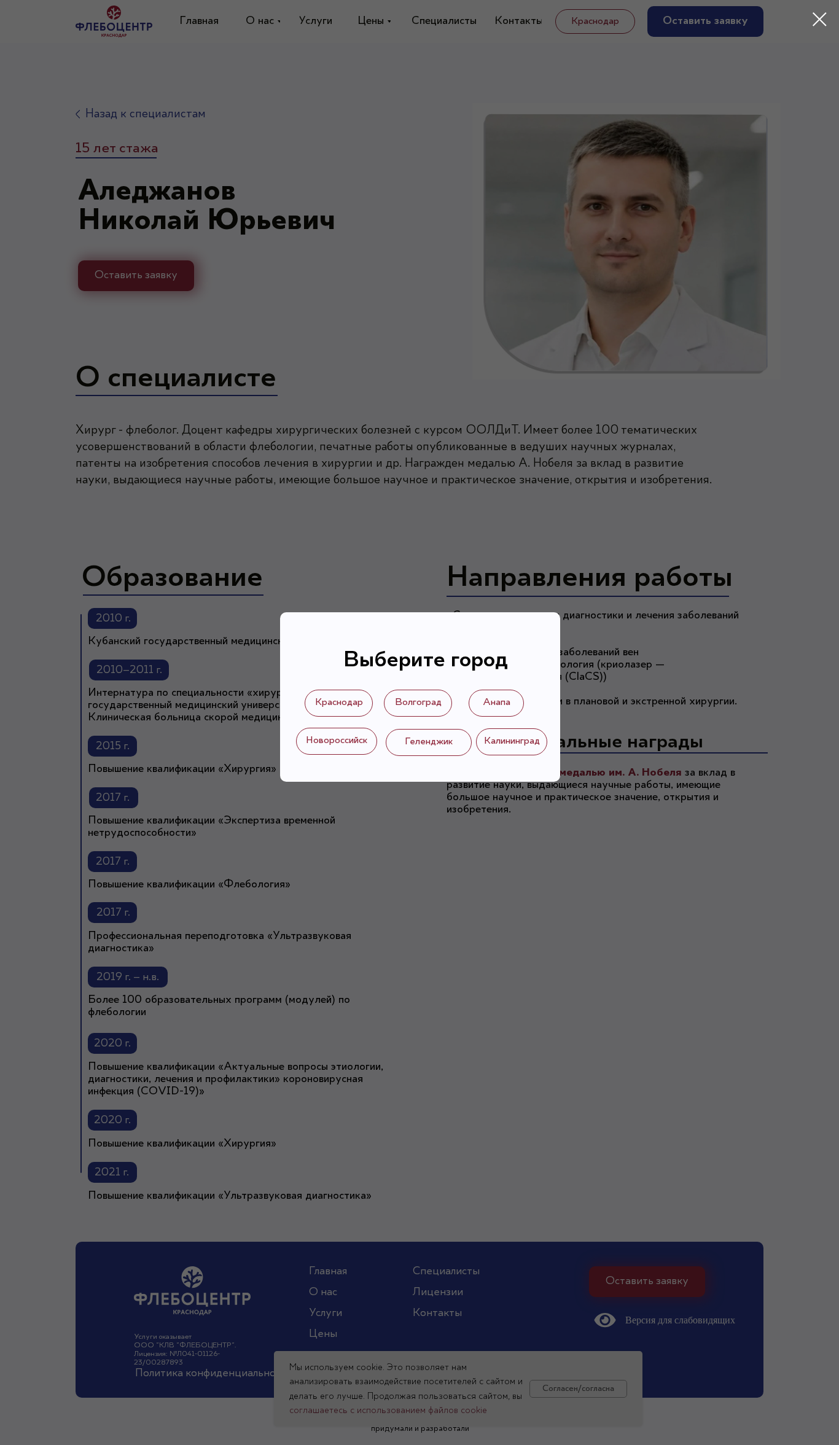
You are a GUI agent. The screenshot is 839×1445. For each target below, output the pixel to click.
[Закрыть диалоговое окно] (819, 19)
